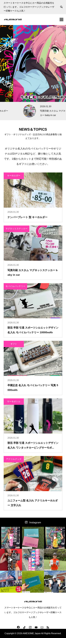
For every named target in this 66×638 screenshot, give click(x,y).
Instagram (35, 522)
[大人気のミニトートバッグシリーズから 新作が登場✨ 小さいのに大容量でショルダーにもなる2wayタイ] (11, 560)
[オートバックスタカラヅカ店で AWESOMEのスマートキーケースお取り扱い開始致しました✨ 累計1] (11, 582)
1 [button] (31, 97)
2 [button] (35, 97)
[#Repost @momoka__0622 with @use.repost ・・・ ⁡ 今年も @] (55, 582)
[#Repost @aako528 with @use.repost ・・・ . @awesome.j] (55, 560)
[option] (33, 63)
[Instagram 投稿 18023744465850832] (33, 582)
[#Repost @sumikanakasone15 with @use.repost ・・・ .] (33, 538)
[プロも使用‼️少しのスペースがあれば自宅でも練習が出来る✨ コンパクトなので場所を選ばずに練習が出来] (55, 538)
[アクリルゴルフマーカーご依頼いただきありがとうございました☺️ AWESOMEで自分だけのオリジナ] (33, 560)
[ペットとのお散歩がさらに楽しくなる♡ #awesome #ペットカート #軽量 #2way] (11, 538)
